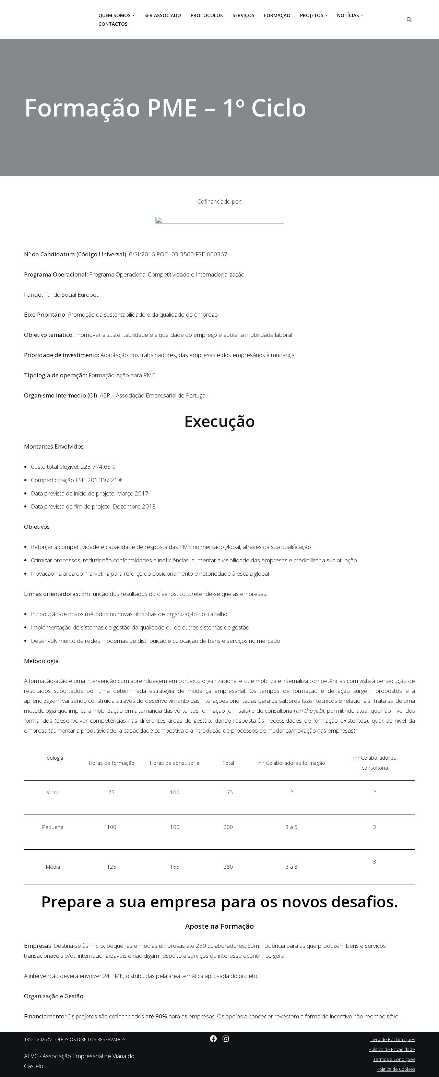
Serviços (243, 15)
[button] (133, 15)
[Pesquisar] (409, 19)
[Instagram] (226, 1039)
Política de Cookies (396, 1069)
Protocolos (207, 15)
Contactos (113, 24)
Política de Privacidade (392, 1049)
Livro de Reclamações (392, 1039)
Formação (277, 15)
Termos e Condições (394, 1059)
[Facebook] (213, 1039)
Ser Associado (162, 15)
